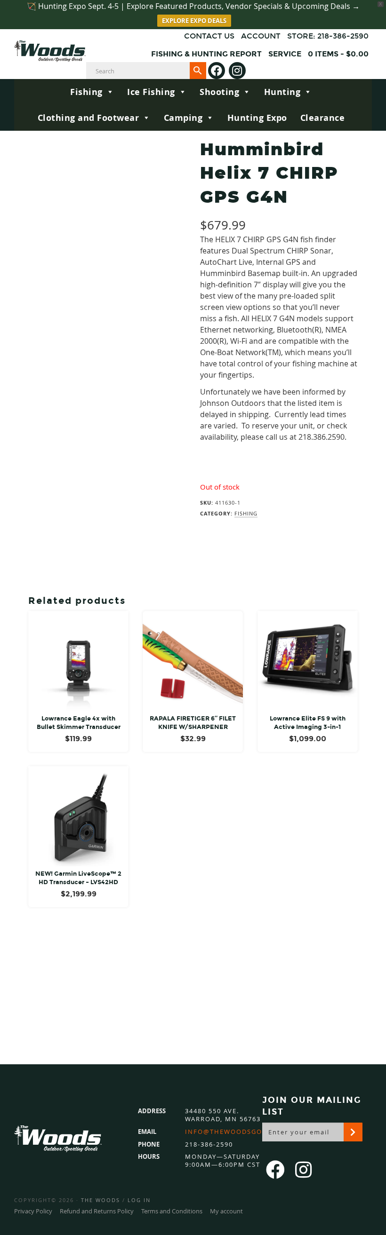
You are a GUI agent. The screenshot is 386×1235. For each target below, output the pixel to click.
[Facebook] (216, 70)
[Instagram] (237, 70)
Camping (183, 118)
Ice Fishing (151, 92)
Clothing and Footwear (88, 118)
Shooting (219, 92)
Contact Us (209, 36)
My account (226, 1211)
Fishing (86, 92)
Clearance (322, 118)
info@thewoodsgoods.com (240, 1132)
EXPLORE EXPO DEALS (194, 20)
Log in (139, 1199)
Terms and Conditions (171, 1211)
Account (261, 36)
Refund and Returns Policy (97, 1211)
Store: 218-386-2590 (328, 36)
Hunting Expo (257, 118)
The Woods (100, 1199)
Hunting (282, 92)
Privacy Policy (33, 1211)
